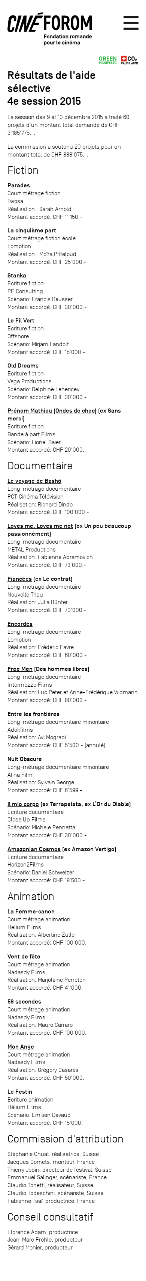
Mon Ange (20, 1046)
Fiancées (19, 579)
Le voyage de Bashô (34, 481)
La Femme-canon (31, 911)
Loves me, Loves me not (40, 526)
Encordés (20, 624)
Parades (18, 185)
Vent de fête (23, 956)
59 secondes (24, 1001)
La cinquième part (31, 230)
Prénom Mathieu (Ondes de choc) (52, 410)
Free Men (20, 669)
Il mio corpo (23, 804)
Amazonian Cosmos (34, 849)
